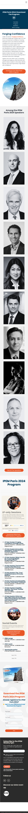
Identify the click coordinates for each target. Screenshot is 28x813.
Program (15, 24)
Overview (15, 22)
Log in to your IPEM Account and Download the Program (15, 705)
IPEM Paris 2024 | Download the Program (14, 13)
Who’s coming (15, 27)
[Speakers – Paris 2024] (14, 133)
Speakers (15, 25)
